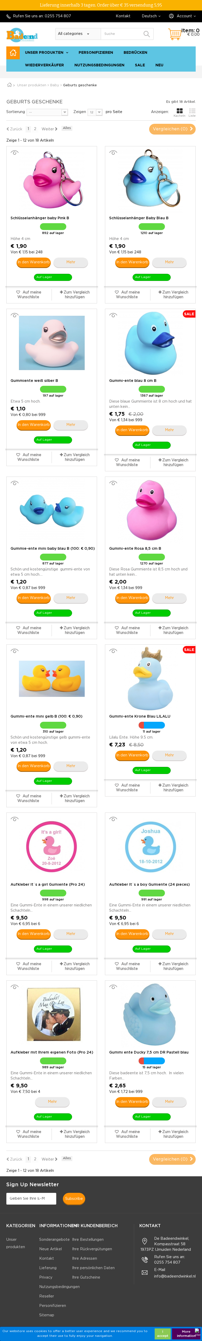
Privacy (45, 1277)
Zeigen (79, 112)
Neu (159, 65)
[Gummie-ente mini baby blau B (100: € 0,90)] (51, 511)
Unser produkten (44, 52)
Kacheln (179, 116)
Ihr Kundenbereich (95, 1226)
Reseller (46, 1296)
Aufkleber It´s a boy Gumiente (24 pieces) (149, 884)
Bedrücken (135, 52)
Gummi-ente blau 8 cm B (132, 380)
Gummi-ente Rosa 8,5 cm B (135, 548)
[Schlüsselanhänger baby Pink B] (51, 180)
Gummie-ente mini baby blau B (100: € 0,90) (53, 548)
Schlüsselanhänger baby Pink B (40, 218)
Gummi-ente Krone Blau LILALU (139, 716)
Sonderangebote (54, 1239)
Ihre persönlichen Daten (93, 1268)
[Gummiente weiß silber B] (51, 343)
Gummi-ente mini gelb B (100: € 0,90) (47, 716)
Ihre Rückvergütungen (92, 1249)
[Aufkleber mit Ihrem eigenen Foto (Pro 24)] (51, 1015)
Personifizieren (96, 52)
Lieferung (48, 1268)
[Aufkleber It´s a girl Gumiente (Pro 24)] (51, 847)
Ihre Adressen (84, 1258)
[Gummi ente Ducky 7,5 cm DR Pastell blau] (150, 1015)
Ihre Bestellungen (88, 1239)
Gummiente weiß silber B (34, 380)
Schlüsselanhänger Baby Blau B (139, 218)
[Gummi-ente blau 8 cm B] (150, 343)
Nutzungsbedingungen (99, 65)
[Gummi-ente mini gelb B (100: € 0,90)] (51, 679)
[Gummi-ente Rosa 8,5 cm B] (150, 511)
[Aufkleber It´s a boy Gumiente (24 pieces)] (150, 847)
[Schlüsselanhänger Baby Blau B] (150, 180)
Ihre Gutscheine (86, 1277)
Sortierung (15, 112)
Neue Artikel (50, 1249)
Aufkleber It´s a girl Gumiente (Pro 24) (48, 884)
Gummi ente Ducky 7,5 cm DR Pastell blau (149, 1052)
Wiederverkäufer (44, 65)
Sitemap (185, 74)
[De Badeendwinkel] (22, 35)
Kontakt (123, 16)
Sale (140, 65)
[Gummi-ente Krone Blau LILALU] (150, 679)
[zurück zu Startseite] (11, 85)
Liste (192, 116)
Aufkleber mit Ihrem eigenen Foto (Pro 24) (52, 1052)
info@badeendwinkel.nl (175, 1276)
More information (186, 1333)
